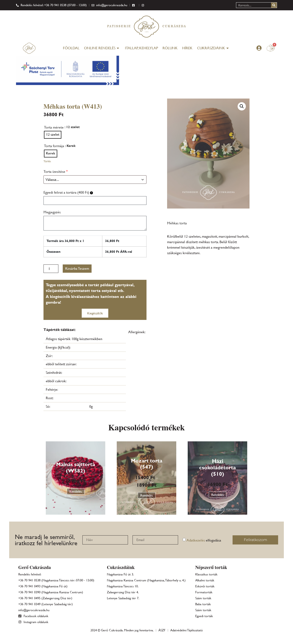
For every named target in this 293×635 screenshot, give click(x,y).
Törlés (47, 161)
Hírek (187, 48)
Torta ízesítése (55, 171)
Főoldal (71, 48)
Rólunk (170, 48)
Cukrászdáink (211, 48)
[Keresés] (274, 5)
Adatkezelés (196, 540)
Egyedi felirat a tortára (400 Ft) (66, 192)
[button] (242, 106)
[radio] (52, 134)
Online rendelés (99, 48)
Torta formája (54, 146)
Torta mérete (54, 127)
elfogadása (204, 540)
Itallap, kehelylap (141, 48)
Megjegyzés (52, 212)
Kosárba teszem (77, 268)
